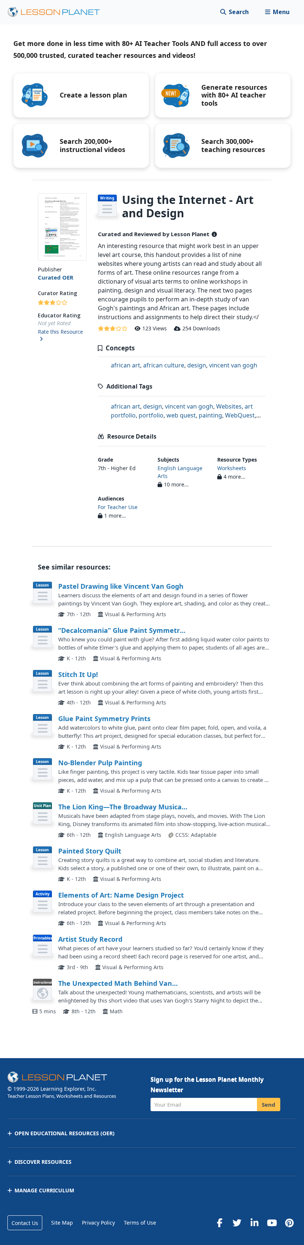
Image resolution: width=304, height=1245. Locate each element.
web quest (181, 415)
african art (125, 365)
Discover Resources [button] (43, 1161)
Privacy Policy (98, 1222)
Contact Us (24, 1222)
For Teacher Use (118, 507)
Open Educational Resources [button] (64, 1133)
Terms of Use (140, 1222)
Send (268, 1104)
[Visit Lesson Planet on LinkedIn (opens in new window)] (254, 1222)
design (196, 365)
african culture (163, 365)
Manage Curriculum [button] (44, 1190)
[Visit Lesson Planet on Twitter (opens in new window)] (236, 1222)
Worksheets (231, 468)
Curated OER (55, 277)
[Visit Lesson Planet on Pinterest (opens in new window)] (289, 1222)
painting (210, 415)
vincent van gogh (233, 365)
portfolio (151, 415)
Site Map (62, 1222)
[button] (277, 12)
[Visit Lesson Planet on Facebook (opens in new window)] (219, 1222)
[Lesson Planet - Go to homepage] (57, 12)
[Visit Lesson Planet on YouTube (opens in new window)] (271, 1222)
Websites (229, 406)
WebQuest (240, 415)
